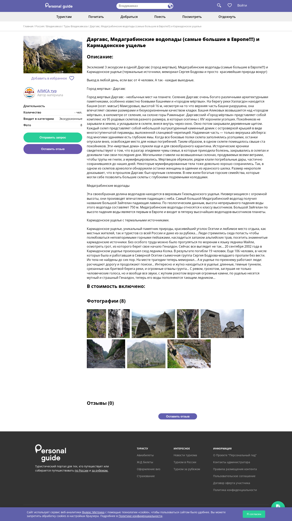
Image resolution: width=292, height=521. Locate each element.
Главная (28, 26)
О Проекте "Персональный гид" (235, 455)
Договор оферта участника (231, 483)
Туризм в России (185, 462)
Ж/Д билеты (145, 462)
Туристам (64, 17)
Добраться (129, 17)
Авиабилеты (145, 455)
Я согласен (254, 514)
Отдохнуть (227, 17)
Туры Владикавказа (76, 26)
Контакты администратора (231, 462)
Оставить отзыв (53, 149)
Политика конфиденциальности (235, 490)
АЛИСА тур (47, 91)
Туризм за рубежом (187, 469)
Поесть (160, 17)
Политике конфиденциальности (140, 516)
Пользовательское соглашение (234, 476)
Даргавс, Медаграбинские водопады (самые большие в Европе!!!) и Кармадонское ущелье (145, 26)
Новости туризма (185, 455)
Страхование (146, 476)
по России (81, 470)
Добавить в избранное (49, 78)
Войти (242, 5)
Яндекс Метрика (93, 512)
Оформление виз (148, 469)
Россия (39, 26)
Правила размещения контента (235, 469)
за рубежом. (100, 470)
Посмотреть (192, 17)
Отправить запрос (53, 137)
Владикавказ (54, 26)
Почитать (96, 17)
